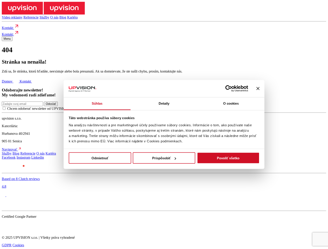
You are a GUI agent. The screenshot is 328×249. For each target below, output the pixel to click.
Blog (62, 17)
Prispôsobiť (161, 158)
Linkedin (37, 157)
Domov (7, 81)
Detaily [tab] (164, 103)
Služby (44, 17)
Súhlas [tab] (97, 103)
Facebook (9, 157)
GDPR (7, 245)
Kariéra (72, 17)
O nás (54, 17)
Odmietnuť (99, 158)
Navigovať (10, 149)
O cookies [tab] (231, 103)
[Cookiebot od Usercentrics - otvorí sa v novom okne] (228, 88)
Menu (7, 38)
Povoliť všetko (228, 158)
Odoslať (51, 104)
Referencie (31, 17)
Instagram (23, 157)
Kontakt (8, 28)
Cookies (18, 245)
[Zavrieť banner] (257, 88)
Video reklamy (12, 17)
